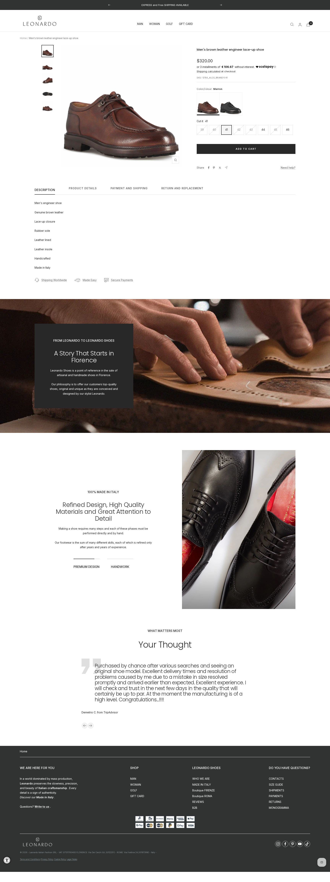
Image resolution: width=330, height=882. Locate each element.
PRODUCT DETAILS (83, 188)
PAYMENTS (276, 796)
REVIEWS (198, 801)
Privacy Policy (47, 859)
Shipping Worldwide (54, 280)
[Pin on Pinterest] (214, 167)
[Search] (292, 24)
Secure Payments (122, 280)
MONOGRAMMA (279, 807)
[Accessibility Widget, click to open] (7, 860)
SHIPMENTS (276, 790)
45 (275, 129)
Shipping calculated (208, 71)
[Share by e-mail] (226, 167)
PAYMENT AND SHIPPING (129, 188)
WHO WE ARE (201, 778)
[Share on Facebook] (208, 167)
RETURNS (275, 801)
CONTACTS (276, 778)
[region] (246, 104)
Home (23, 38)
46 (287, 129)
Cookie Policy (60, 859)
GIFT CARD (186, 24)
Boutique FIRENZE (203, 790)
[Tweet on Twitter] (220, 167)
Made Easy (90, 280)
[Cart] (308, 24)
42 (238, 129)
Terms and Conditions (30, 859)
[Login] (300, 24)
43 (251, 129)
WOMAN (154, 24)
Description (45, 190)
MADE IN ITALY (201, 784)
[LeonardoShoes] (37, 842)
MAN (140, 24)
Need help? (288, 167)
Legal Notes (72, 859)
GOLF (169, 24)
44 (263, 129)
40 (214, 129)
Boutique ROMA (202, 796)
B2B (194, 807)
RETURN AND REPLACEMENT (182, 188)
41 (226, 129)
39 (202, 129)
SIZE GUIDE (276, 784)
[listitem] (208, 104)
